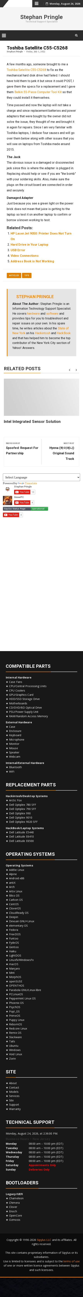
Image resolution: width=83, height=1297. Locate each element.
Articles (14, 275)
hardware (33, 313)
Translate (31, 483)
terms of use (72, 1261)
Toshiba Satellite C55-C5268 (26, 70)
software (52, 313)
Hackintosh (42, 333)
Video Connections (25, 256)
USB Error (18, 250)
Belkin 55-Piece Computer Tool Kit (38, 92)
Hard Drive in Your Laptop (29, 244)
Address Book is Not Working (32, 261)
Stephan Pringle (41, 17)
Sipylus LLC (44, 1240)
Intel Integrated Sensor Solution (32, 421)
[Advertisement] (41, 582)
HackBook (64, 333)
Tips (26, 275)
